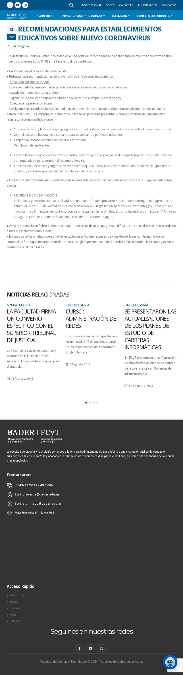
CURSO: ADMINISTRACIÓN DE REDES (32, 318)
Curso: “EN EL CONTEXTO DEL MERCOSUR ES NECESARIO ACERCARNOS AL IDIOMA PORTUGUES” (150, 329)
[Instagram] (25, 5)
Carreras (126, 5)
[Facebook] (10, 5)
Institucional (91, 5)
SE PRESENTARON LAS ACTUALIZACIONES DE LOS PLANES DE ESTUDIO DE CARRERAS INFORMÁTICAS (92, 329)
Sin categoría (20, 46)
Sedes (110, 5)
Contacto (168, 5)
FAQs (13, 614)
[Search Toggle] (71, 5)
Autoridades (147, 5)
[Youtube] (18, 5)
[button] (86, 403)
